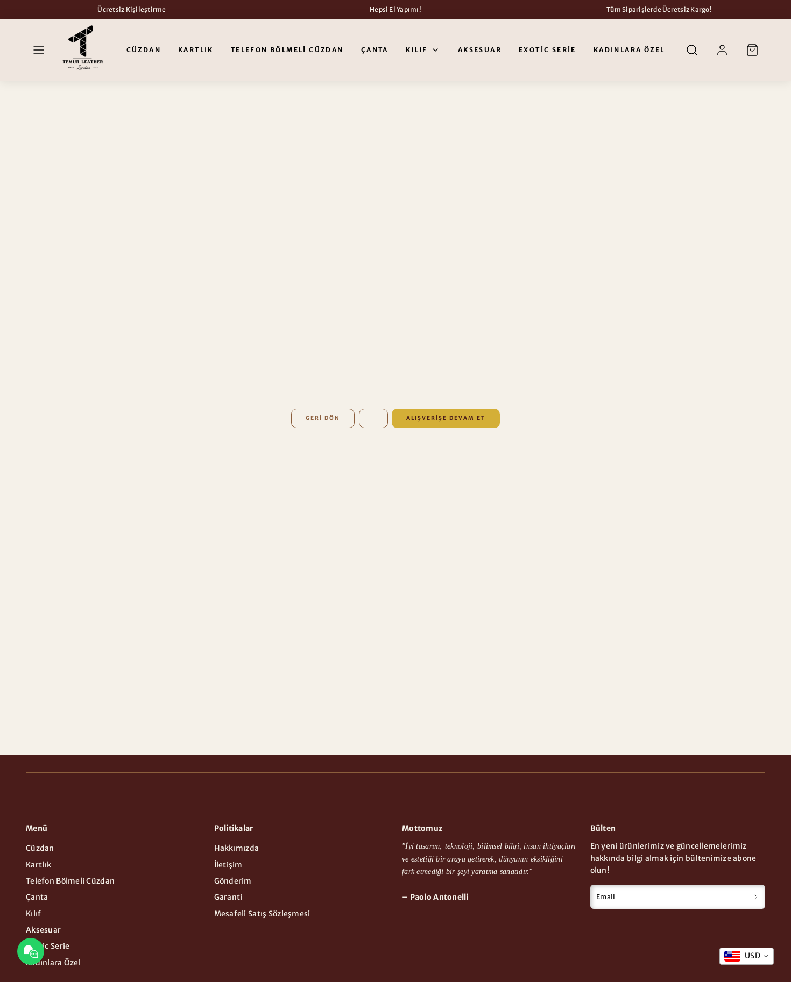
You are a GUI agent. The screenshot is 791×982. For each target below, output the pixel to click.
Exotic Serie (547, 50)
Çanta (375, 50)
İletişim (228, 865)
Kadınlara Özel (629, 50)
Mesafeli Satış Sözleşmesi (262, 914)
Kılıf (417, 50)
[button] (39, 50)
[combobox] (746, 956)
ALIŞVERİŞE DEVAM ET (445, 418)
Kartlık (196, 50)
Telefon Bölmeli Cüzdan (287, 50)
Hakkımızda (236, 848)
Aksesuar (480, 50)
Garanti (228, 897)
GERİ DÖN (323, 418)
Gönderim (233, 881)
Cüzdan (143, 50)
